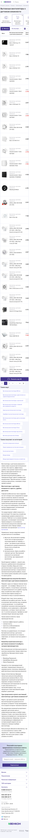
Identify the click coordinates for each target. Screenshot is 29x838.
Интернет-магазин (4, 5)
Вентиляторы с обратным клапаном (6, 21)
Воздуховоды (6, 455)
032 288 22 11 (6, 797)
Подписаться (14, 765)
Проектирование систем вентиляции (13, 447)
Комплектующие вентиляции (11, 443)
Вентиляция (19, 5)
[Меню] (1, 2)
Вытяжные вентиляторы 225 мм (11, 423)
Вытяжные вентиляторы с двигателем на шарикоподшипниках (14, 395)
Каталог (13, 5)
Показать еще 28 (16, 379)
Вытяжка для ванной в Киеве (11, 435)
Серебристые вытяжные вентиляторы (13, 414)
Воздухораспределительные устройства (14, 459)
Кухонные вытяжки (8, 451)
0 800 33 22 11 (6, 790)
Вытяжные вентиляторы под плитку (12, 431)
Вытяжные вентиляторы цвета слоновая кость (14, 418)
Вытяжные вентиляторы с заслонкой (13, 400)
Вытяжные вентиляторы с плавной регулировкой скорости (12, 405)
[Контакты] (28, 2)
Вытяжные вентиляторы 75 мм (11, 427)
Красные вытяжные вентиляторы (12, 410)
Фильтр (6, 28)
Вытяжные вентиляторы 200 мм (11, 391)
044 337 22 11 (6, 795)
